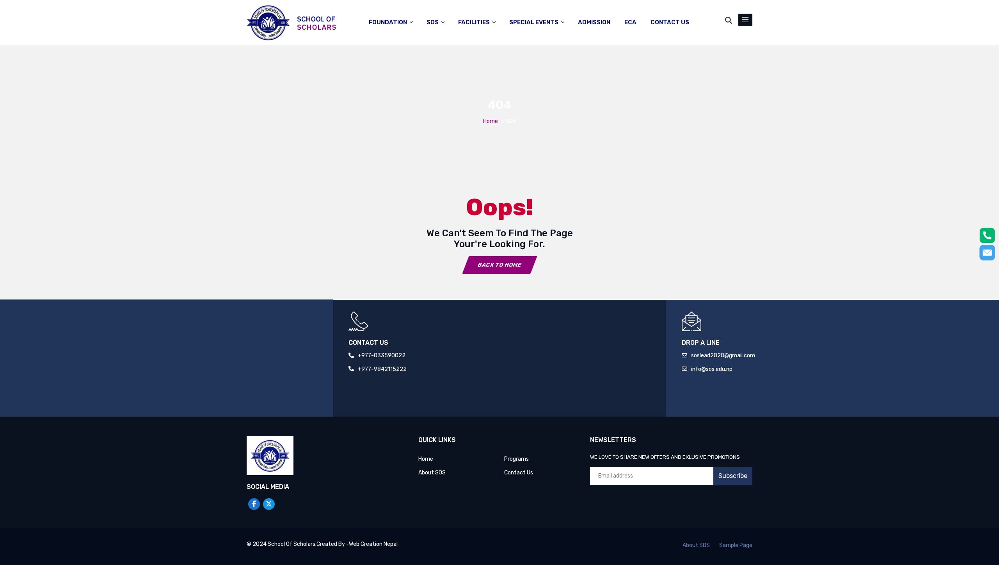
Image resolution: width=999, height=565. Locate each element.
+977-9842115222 (382, 369)
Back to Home (499, 265)
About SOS (432, 472)
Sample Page (735, 545)
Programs (516, 459)
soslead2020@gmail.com (723, 355)
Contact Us (518, 472)
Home (490, 121)
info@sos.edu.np (711, 369)
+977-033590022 (381, 355)
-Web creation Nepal (372, 544)
